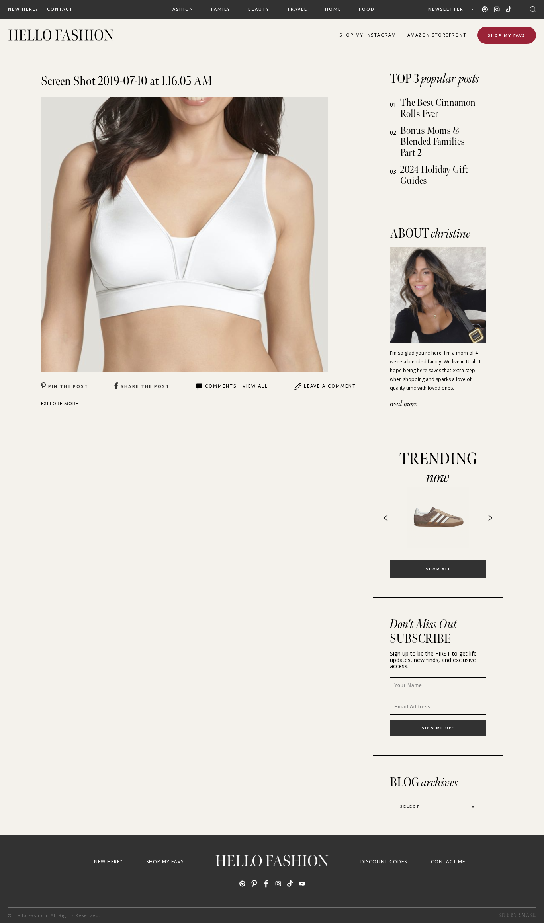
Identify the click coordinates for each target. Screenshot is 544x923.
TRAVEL (297, 9)
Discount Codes (383, 861)
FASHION (182, 9)
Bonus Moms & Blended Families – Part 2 (436, 142)
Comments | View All (236, 386)
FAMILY (221, 9)
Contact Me (448, 861)
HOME (333, 9)
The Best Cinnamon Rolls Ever (438, 108)
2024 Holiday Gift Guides (434, 175)
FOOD (367, 9)
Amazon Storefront (437, 35)
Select (410, 806)
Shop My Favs (507, 35)
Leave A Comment (330, 386)
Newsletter (446, 9)
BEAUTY (259, 9)
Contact (60, 9)
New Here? (23, 9)
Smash (527, 915)
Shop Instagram (367, 35)
